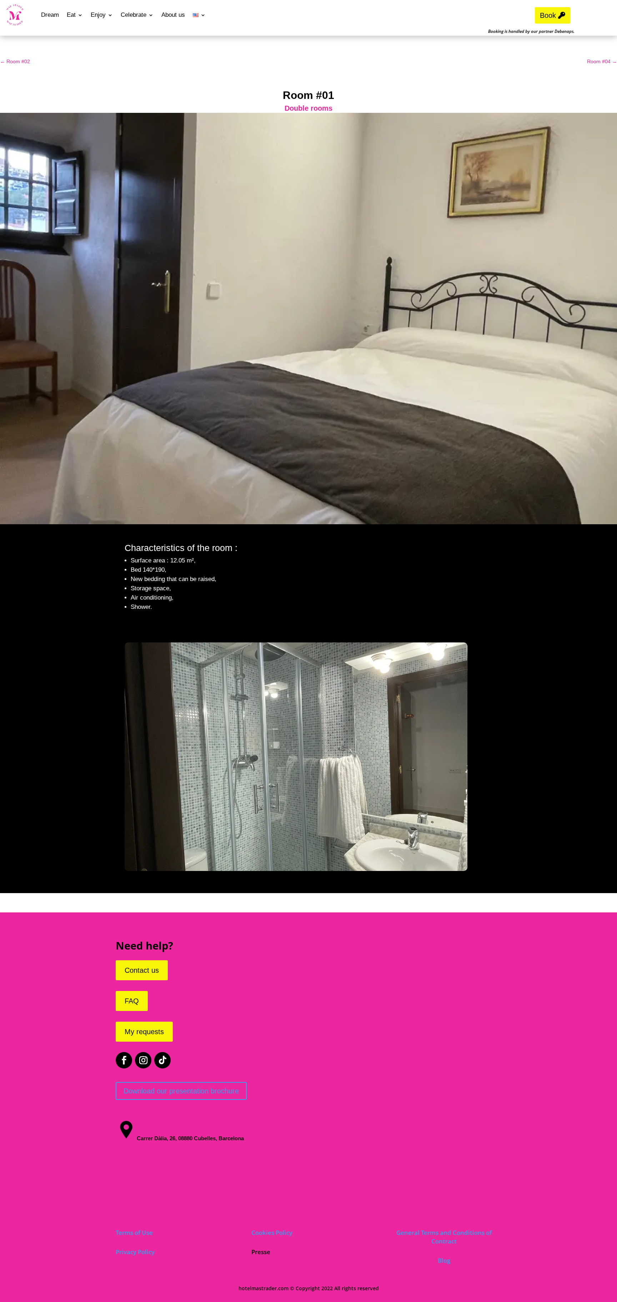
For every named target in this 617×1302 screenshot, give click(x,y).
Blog (444, 1260)
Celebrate (133, 14)
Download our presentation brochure (181, 1091)
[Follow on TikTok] (162, 1060)
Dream (50, 14)
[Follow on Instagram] (143, 1060)
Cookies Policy (271, 1232)
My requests (144, 1032)
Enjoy (98, 14)
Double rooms (308, 108)
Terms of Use (134, 1232)
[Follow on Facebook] (124, 1060)
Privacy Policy (135, 1252)
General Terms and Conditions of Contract (444, 1236)
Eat (71, 14)
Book (548, 15)
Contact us (142, 970)
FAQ (132, 1001)
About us (173, 14)
